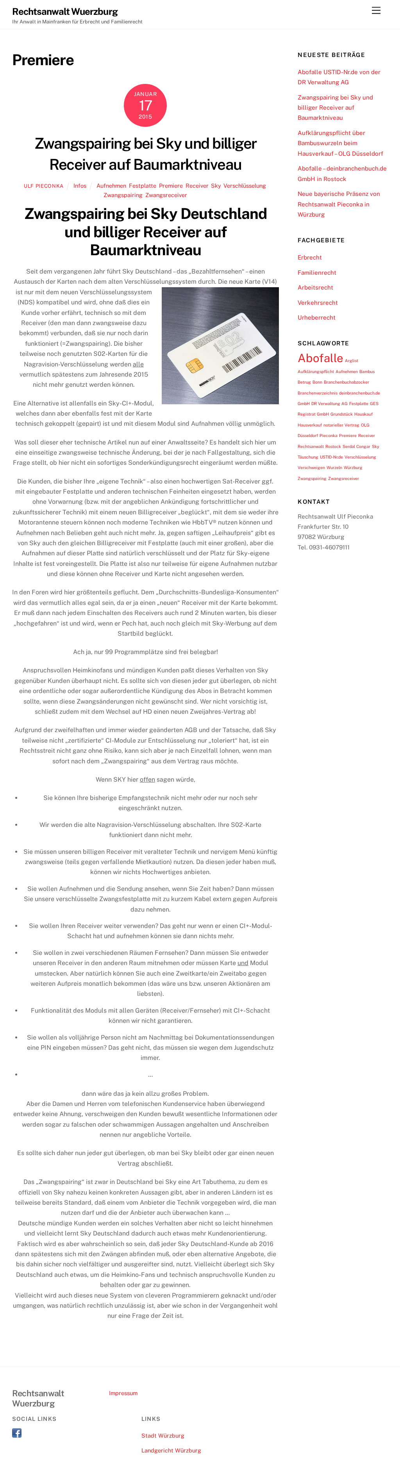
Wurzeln (334, 467)
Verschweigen (311, 467)
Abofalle (320, 358)
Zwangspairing (123, 195)
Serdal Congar (356, 446)
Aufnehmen (111, 185)
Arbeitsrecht (315, 287)
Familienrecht (317, 272)
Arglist (351, 360)
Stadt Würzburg (162, 1435)
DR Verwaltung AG (329, 403)
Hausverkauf (310, 425)
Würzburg (353, 467)
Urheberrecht (317, 317)
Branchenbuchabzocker (346, 382)
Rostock (333, 446)
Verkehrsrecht (318, 302)
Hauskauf (363, 414)
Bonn (317, 382)
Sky (216, 185)
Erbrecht (310, 257)
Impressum (123, 1393)
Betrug (304, 382)
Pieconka (329, 435)
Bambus (367, 371)
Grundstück (341, 414)
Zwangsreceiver (166, 195)
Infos (79, 185)
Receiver (197, 185)
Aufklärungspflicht (316, 371)
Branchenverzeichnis (318, 393)
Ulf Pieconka (44, 186)
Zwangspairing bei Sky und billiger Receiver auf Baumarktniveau (335, 107)
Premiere (171, 185)
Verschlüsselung (244, 185)
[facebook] (16, 1432)
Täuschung (308, 457)
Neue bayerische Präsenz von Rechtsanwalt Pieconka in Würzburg (339, 204)
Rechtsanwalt (311, 446)
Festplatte (142, 185)
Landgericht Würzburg (171, 1450)
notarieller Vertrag (341, 425)
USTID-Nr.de (331, 457)
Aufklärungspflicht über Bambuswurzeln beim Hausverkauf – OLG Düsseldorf (340, 143)
